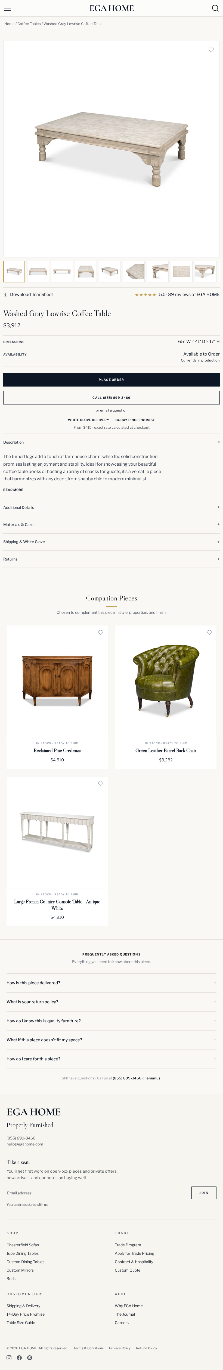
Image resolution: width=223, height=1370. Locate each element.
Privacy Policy (120, 1348)
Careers (122, 1322)
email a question (114, 410)
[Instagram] (9, 1357)
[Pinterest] (29, 1357)
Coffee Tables (29, 23)
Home (9, 23)
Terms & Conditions (88, 1348)
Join (204, 1193)
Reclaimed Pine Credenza (57, 750)
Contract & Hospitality (134, 1261)
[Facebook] (19, 1357)
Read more (13, 490)
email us (153, 1078)
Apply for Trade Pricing (134, 1253)
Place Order (111, 380)
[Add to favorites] (211, 49)
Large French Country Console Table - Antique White (57, 905)
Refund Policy (146, 1348)
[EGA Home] (111, 8)
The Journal (125, 1314)
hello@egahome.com (25, 1144)
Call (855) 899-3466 (111, 398)
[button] (111, 442)
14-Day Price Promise (26, 1314)
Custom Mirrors (20, 1270)
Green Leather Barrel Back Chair (165, 750)
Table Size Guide (21, 1322)
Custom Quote (127, 1270)
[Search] (215, 8)
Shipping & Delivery (23, 1305)
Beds (11, 1278)
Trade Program (128, 1245)
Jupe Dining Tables (23, 1253)
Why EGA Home (129, 1305)
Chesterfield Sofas (23, 1245)
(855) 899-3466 (127, 1078)
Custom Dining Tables (25, 1261)
